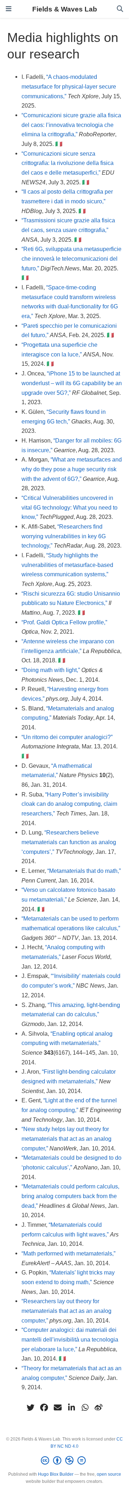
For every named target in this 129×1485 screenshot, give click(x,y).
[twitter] (30, 1407)
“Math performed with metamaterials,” (68, 1253)
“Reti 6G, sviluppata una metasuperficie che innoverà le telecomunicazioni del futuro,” (71, 258)
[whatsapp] (85, 1407)
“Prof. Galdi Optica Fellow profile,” (64, 622)
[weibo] (98, 1407)
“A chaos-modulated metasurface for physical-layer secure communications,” (69, 86)
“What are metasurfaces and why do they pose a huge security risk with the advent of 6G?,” (72, 469)
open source (109, 1474)
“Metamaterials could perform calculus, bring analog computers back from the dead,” (70, 1196)
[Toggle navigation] (8, 9)
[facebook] (44, 1407)
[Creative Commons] (65, 1460)
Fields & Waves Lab (64, 9)
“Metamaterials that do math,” (84, 870)
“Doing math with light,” (51, 670)
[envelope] (57, 1407)
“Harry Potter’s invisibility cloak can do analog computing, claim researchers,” (69, 804)
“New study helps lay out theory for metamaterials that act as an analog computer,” (66, 1138)
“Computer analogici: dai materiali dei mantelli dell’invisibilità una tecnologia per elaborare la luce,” (70, 1339)
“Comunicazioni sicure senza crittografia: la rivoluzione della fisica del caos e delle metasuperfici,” (68, 163)
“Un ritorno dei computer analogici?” (67, 737)
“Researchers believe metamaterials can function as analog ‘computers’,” (69, 842)
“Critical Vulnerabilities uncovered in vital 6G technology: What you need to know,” (70, 507)
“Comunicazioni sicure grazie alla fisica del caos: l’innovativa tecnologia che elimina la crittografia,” (71, 124)
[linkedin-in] (71, 1407)
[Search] (120, 9)
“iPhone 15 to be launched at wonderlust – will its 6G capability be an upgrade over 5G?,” (72, 383)
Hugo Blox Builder (55, 1474)
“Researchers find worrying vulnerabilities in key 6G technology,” (64, 536)
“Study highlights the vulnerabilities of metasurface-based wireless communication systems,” (67, 564)
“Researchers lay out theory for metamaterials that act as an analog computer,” (66, 1310)
